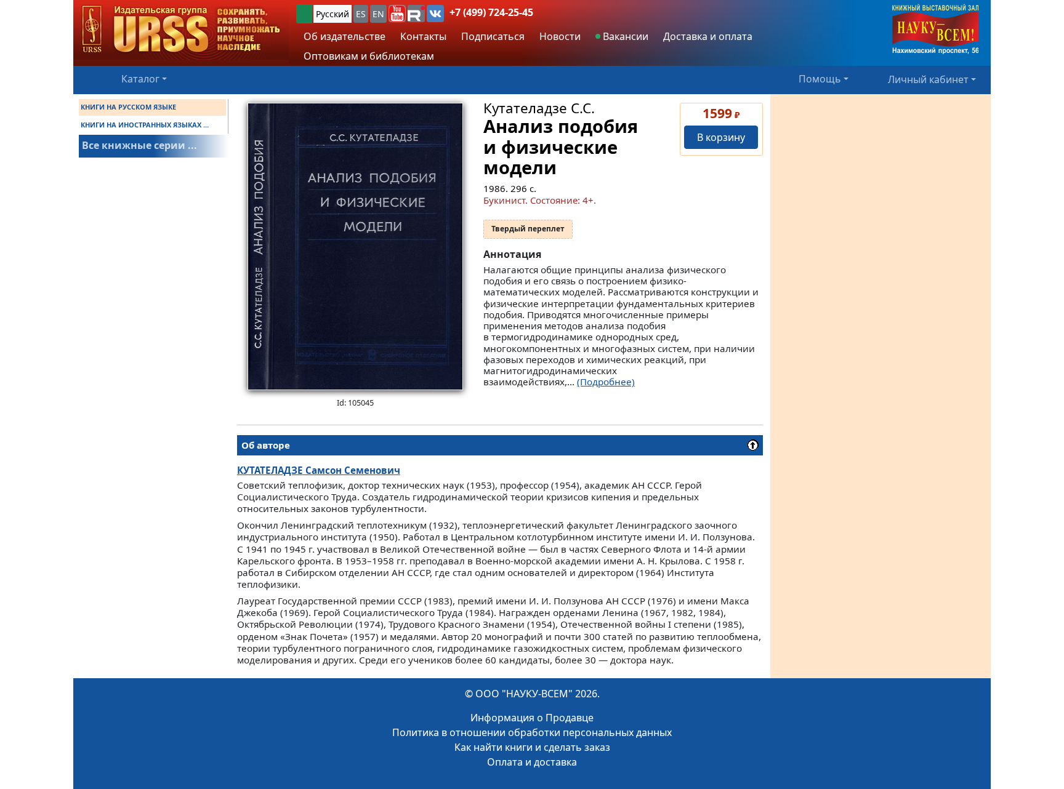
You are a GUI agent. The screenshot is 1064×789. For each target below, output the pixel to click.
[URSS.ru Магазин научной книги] (181, 30)
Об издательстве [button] (344, 36)
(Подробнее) (606, 381)
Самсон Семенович (318, 470)
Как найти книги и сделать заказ (532, 747)
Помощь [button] (820, 79)
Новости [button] (560, 36)
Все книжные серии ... (139, 145)
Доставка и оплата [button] (707, 36)
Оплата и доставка (532, 762)
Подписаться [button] (493, 36)
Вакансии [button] (624, 36)
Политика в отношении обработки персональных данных (532, 732)
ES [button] (361, 14)
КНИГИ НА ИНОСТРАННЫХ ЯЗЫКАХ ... (145, 124)
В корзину (721, 137)
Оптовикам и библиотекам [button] (369, 56)
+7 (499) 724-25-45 (491, 12)
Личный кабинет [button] (928, 79)
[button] (397, 13)
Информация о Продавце (532, 717)
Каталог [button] (140, 79)
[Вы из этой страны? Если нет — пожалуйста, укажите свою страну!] (304, 13)
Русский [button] (332, 14)
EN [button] (378, 14)
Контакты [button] (423, 36)
